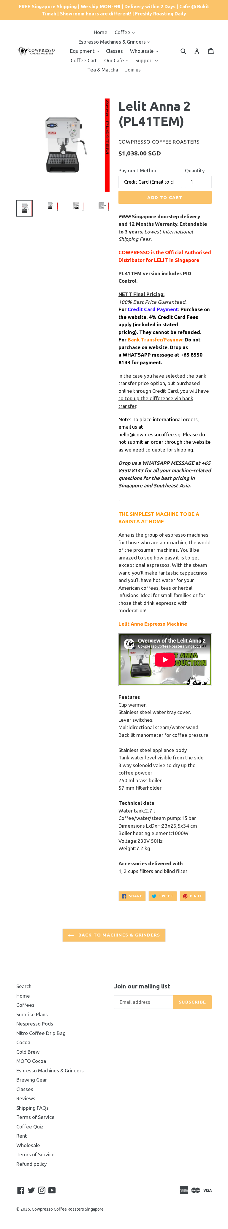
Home (100, 32)
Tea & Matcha (102, 69)
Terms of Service (35, 1117)
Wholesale (142, 51)
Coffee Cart (84, 60)
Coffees (25, 1005)
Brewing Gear (31, 1079)
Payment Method (138, 170)
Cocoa (23, 1042)
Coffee (123, 32)
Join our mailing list (142, 986)
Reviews (25, 1098)
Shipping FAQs (32, 1108)
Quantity (195, 170)
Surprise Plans (32, 1014)
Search (23, 986)
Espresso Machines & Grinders (112, 41)
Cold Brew (27, 1052)
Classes (114, 51)
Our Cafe (114, 60)
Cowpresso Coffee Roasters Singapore (68, 1209)
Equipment (83, 51)
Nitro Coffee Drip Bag (41, 1033)
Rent (21, 1136)
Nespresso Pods (34, 1023)
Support (145, 60)
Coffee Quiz (30, 1126)
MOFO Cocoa (31, 1061)
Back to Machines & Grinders (118, 934)
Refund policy (31, 1164)
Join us (133, 69)
